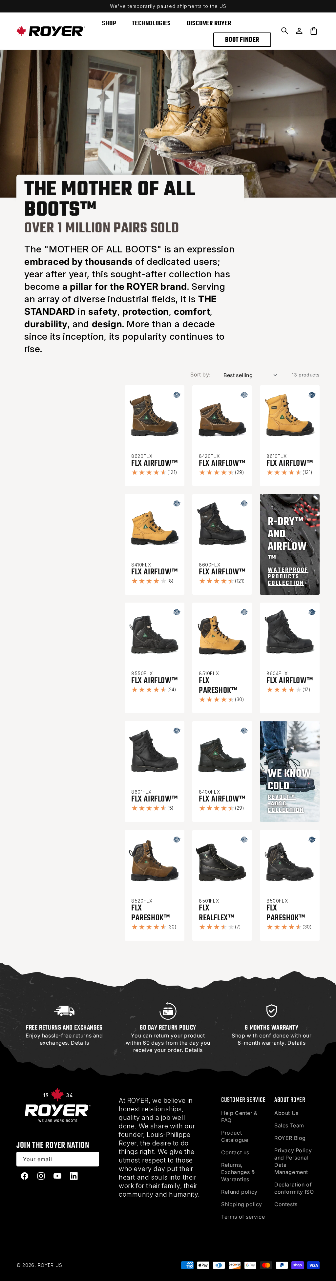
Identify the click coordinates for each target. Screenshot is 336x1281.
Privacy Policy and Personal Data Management (293, 1161)
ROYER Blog (290, 1138)
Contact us (235, 1152)
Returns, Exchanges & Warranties (238, 1172)
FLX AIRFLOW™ (154, 463)
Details (80, 1042)
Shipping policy (241, 1204)
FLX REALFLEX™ (216, 913)
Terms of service (243, 1216)
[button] (285, 31)
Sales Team (289, 1125)
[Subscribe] (92, 1159)
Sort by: (200, 374)
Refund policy (239, 1191)
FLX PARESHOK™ (218, 685)
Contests (286, 1204)
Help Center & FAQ (239, 1116)
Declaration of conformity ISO (294, 1188)
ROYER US (50, 1265)
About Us (286, 1113)
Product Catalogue (234, 1136)
